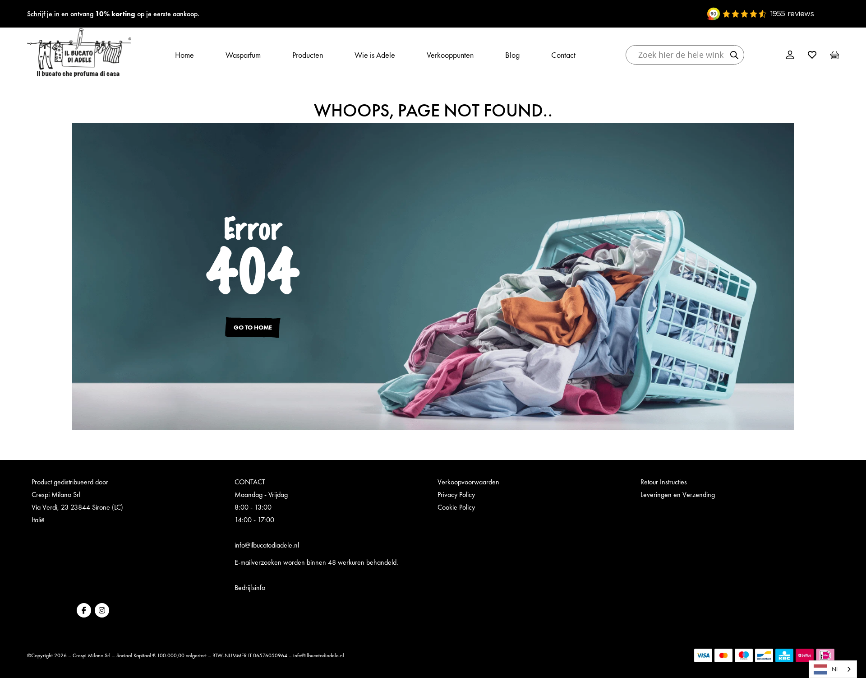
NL (835, 669)
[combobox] (833, 669)
